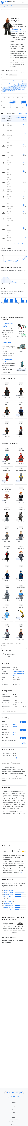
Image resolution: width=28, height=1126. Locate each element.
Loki (8, 910)
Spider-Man (9, 907)
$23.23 (24, 333)
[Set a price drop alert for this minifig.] (24, 743)
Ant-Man (8, 892)
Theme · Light (15, 1096)
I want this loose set (10, 657)
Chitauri (8, 890)
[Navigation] (24, 2)
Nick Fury (9, 894)
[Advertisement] (15, 12)
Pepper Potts (10, 903)
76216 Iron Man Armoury (7, 343)
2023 (6, 367)
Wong (8, 897)
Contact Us (14, 1125)
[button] (26, 250)
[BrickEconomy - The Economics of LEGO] (7, 2)
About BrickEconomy (14, 1122)
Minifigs (3, 6)
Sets (14, 1106)
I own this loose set (10, 654)
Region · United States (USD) (14, 1093)
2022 (6, 351)
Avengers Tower (12, 740)
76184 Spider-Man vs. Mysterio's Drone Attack (7, 324)
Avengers (12, 365)
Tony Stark (9, 905)
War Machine (10, 901)
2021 (6, 334)
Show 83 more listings (20, 244)
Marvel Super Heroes (12, 6)
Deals (14, 1112)
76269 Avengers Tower (7, 360)
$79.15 (24, 353)
